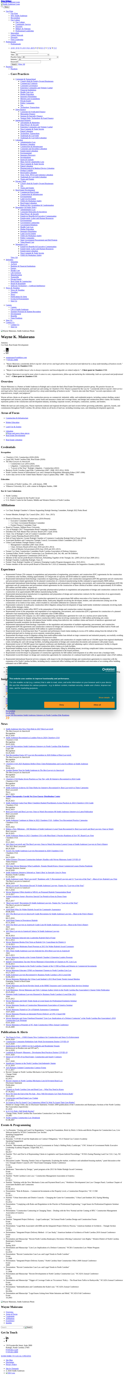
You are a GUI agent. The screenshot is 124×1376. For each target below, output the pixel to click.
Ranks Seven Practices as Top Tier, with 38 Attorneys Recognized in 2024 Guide (43, 779)
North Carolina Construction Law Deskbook (23, 1118)
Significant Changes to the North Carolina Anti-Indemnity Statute (31, 1063)
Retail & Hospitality (18, 284)
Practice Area (16, 57)
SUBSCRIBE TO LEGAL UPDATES (16, 1356)
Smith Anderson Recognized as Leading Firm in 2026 (33, 738)
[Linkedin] (7, 1338)
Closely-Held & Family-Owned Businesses (36, 81)
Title (12, 55)
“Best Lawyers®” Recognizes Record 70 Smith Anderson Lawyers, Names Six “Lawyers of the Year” (45, 886)
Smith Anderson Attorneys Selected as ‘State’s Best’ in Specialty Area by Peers (36, 872)
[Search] (2, 7)
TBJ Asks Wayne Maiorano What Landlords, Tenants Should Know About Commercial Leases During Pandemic (49, 866)
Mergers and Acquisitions (30, 99)
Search (14, 64)
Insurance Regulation (28, 96)
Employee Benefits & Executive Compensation (38, 216)
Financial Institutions (28, 90)
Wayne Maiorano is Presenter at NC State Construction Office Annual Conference (37, 1025)
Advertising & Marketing (30, 123)
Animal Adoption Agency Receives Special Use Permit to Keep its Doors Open (36, 896)
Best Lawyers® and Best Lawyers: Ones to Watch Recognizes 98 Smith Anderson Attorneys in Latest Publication (49, 812)
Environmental (26, 153)
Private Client (21, 181)
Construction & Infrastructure (31, 146)
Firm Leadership (17, 40)
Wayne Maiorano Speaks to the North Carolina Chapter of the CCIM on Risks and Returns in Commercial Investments (51, 966)
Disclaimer (10, 1362)
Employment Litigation (29, 151)
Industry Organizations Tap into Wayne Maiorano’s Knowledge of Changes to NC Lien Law (41, 962)
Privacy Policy (11, 1364)
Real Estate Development (25, 190)
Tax (21, 105)
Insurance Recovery (28, 155)
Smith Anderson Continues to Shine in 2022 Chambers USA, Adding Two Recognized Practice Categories (47, 820)
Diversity (19, 26)
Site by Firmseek (12, 1369)
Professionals (11, 42)
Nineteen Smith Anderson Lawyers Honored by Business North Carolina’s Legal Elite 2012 (41, 994)
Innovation (15, 33)
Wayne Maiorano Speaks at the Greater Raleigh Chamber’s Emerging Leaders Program (39, 957)
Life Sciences (16, 273)
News (13, 294)
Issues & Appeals (27, 160)
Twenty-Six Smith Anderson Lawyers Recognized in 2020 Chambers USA (34, 851)
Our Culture (15, 20)
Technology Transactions (29, 107)
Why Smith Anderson (19, 16)
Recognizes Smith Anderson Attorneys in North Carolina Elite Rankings (37, 746)
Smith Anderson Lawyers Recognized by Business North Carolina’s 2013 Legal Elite (38, 975)
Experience (8, 569)
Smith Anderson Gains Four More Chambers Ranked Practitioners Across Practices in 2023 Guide (49, 803)
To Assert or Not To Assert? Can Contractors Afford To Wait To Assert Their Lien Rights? (40, 1102)
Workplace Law (22, 244)
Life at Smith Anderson (19, 309)
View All (21, 64)
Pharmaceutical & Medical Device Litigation (37, 168)
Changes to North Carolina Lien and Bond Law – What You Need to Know (35, 1089)
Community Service (23, 24)
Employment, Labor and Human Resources (37, 218)
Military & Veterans (23, 29)
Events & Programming (20, 299)
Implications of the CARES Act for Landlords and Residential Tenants (33, 1046)
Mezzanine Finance (27, 114)
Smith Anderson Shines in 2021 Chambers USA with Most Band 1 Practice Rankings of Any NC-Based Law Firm (50, 836)
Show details (104, 698)
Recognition (15, 18)
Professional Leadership (25, 31)
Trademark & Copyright (29, 136)
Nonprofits (15, 277)
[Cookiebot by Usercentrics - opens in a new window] (104, 670)
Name (13, 52)
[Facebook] (6, 1341)
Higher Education (27, 94)
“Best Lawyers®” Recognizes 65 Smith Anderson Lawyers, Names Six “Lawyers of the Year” (42, 903)
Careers (9, 305)
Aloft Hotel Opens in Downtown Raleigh (22, 920)
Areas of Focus (10, 412)
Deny (61, 705)
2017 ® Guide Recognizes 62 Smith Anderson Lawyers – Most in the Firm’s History (49, 914)
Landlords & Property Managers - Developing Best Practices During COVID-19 (36, 1052)
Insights (9, 1323)
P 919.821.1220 (12, 1350)
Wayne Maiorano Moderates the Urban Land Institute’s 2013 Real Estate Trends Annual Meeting (43, 979)
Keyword (14, 62)
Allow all (97, 705)
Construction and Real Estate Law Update (22, 1098)
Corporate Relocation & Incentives (33, 212)
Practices (9, 67)
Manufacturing (16, 275)
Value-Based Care (27, 242)
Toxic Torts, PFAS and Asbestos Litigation (36, 175)
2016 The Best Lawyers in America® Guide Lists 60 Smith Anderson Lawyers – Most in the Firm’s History (47, 925)
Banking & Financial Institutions (23, 266)
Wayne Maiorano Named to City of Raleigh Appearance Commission (32, 1010)
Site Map (9, 1360)
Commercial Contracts (28, 83)
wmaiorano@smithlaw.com (16, 357)
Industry (14, 59)
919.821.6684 (12, 360)
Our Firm (9, 11)
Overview (7, 381)
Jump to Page (6, 1)
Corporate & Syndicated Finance (32, 112)
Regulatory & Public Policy (26, 207)
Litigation (19, 140)
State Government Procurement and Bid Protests (38, 240)
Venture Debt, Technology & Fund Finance (37, 118)
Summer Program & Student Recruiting (26, 312)
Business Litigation (27, 144)
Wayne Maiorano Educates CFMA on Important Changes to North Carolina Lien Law (39, 970)
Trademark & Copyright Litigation (33, 138)
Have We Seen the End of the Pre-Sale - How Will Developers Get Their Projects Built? (39, 1094)
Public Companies (27, 103)
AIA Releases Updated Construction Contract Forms (26, 1068)
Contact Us (10, 322)
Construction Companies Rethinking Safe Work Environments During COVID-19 (37, 1042)
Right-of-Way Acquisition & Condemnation (37, 205)
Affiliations (8, 505)
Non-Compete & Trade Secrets (32, 129)
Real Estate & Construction (21, 281)
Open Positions (16, 318)
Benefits (14, 316)
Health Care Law (27, 92)
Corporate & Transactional (26, 79)
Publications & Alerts (19, 297)
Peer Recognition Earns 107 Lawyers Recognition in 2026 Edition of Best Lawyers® (39, 755)
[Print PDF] (7, 351)
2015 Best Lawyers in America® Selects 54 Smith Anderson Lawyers (32, 931)
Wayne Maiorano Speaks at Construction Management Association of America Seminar (39, 1005)
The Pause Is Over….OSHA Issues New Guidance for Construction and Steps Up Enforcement (42, 1037)
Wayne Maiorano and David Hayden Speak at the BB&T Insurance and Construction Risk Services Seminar (47, 986)
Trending (14, 292)
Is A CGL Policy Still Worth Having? (20, 1111)
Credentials (8, 447)
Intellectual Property (23, 120)
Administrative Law (28, 142)
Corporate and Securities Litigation (33, 149)
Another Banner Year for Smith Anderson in (35, 770)
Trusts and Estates (27, 179)
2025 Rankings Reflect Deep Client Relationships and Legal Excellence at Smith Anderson (47, 764)
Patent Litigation (26, 131)
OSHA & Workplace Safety (31, 201)
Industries (9, 260)
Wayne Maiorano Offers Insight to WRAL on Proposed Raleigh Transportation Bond (38, 892)
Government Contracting (29, 223)
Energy (13, 268)
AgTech (14, 264)
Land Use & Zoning (28, 199)
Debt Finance (21, 110)
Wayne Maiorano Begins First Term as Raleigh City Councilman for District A (36, 942)
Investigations (25, 157)
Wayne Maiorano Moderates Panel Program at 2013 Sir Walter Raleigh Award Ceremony (40, 946)
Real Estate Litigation (28, 173)
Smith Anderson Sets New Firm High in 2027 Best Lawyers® (29, 729)
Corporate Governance (29, 86)
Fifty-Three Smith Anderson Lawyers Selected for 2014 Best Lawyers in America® (38, 951)
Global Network (17, 35)
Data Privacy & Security (29, 125)
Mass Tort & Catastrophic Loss (32, 162)
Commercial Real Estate (29, 192)
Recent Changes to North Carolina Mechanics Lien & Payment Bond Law (34, 1081)
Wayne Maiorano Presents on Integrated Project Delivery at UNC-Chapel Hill (35, 1014)
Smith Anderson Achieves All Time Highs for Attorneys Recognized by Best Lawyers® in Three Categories (47, 788)
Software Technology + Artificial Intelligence (28, 286)
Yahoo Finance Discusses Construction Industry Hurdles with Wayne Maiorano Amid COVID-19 (43, 859)
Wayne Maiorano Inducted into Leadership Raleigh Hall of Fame (30, 938)
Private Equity (25, 101)
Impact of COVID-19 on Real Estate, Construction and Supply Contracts (34, 1057)
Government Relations (29, 225)
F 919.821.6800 (12, 1352)
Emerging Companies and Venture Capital (36, 88)
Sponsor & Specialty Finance (31, 116)
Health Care (15, 270)
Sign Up (14, 301)
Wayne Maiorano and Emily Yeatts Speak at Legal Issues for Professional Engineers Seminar (41, 1001)
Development (16, 314)
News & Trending (13, 288)
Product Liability (26, 170)
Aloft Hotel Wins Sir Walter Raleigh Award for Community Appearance (33, 909)
